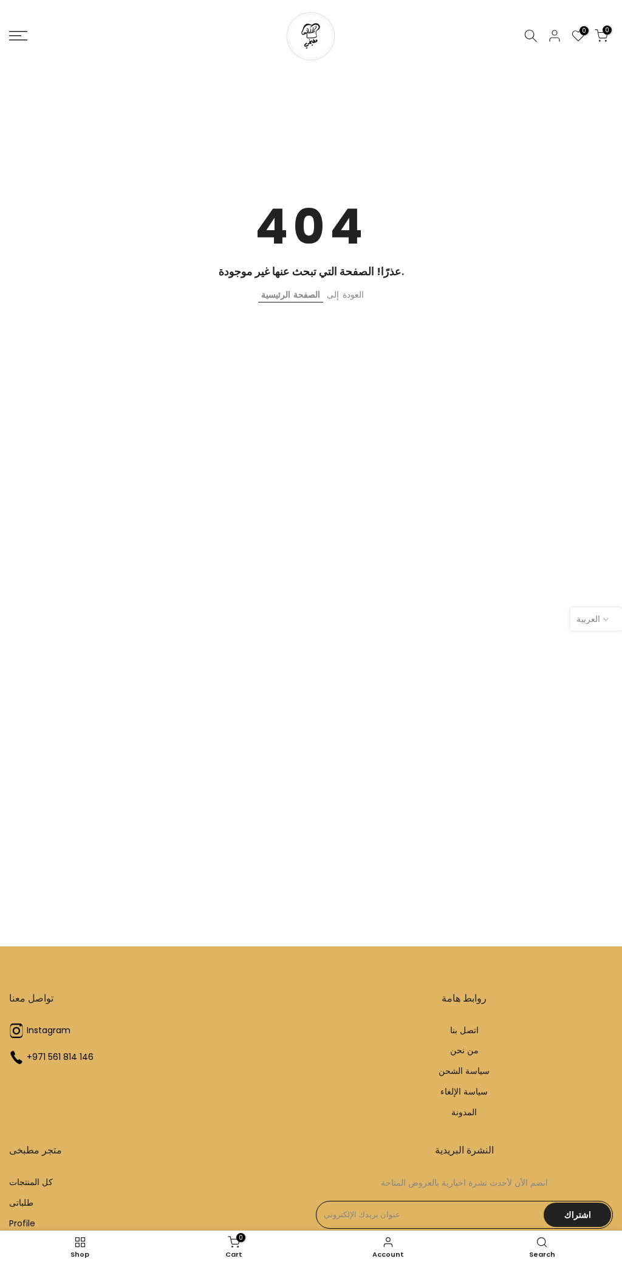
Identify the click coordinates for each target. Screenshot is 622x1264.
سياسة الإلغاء (464, 1092)
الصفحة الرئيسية (290, 295)
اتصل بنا (464, 1030)
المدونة (464, 1112)
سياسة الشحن (464, 1071)
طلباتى (21, 1203)
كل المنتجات (31, 1182)
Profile (22, 1223)
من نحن (464, 1050)
